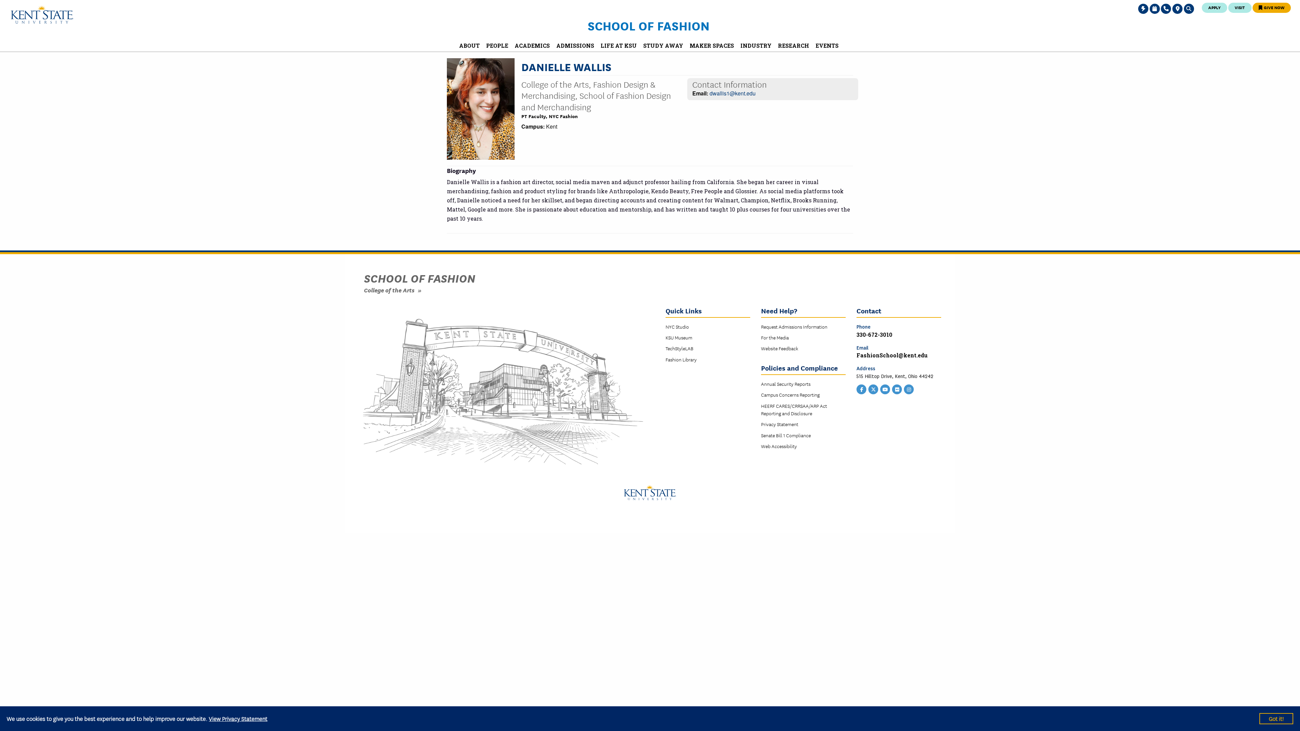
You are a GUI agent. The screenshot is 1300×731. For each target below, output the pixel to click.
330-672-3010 (874, 334)
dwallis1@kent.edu (733, 93)
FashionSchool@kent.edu (892, 355)
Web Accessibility (779, 446)
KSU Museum (679, 337)
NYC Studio (677, 326)
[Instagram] (909, 389)
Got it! (1276, 718)
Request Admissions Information (794, 326)
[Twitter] (873, 389)
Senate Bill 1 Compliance (786, 435)
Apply (1214, 7)
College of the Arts (389, 290)
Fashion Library (681, 359)
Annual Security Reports (785, 383)
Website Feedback (779, 348)
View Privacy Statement (238, 718)
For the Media (775, 337)
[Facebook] (862, 389)
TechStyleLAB (679, 348)
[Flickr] (897, 389)
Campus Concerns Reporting (790, 394)
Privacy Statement (779, 424)
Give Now (1273, 7)
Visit (1240, 7)
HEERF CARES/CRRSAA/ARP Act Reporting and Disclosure (794, 409)
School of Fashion (649, 25)
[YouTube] (885, 389)
